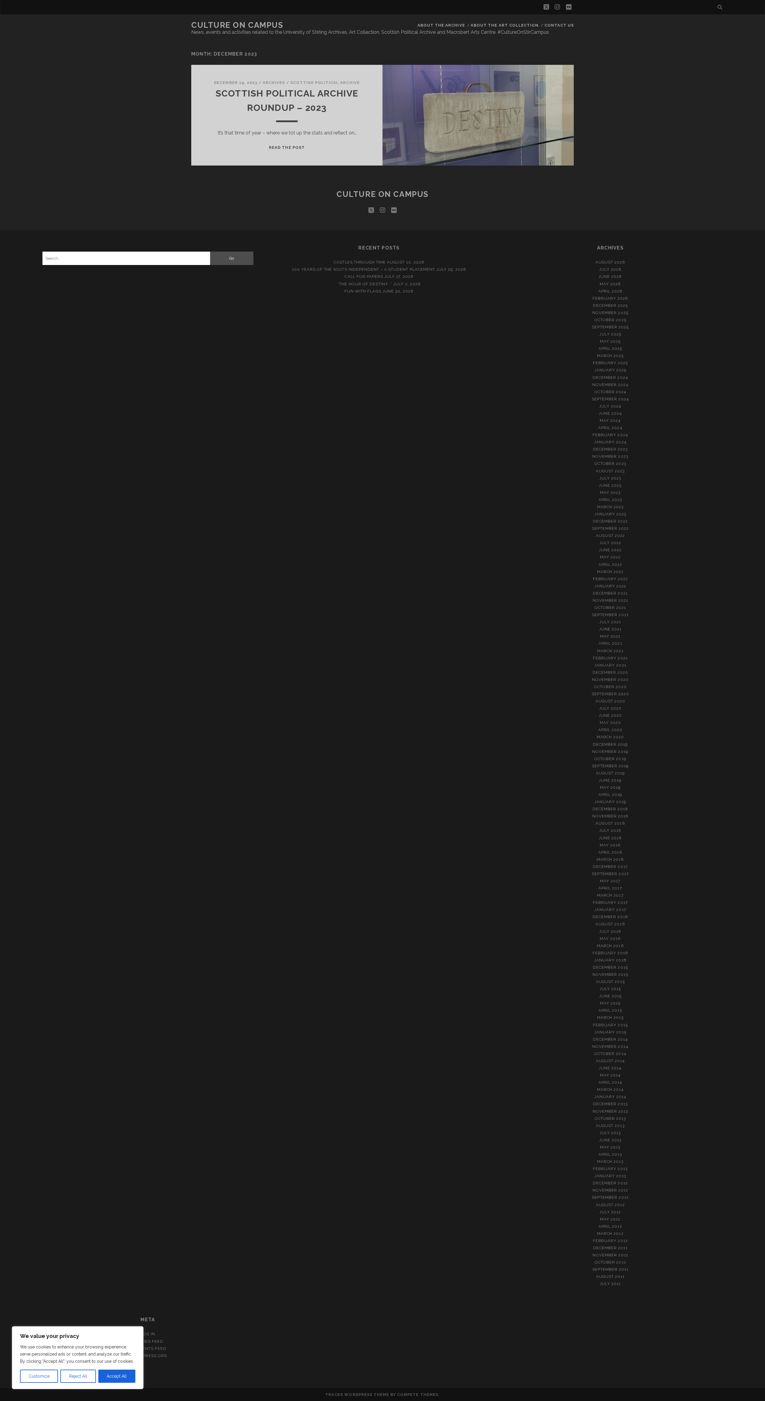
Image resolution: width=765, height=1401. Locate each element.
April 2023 (610, 499)
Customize (39, 1376)
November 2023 (610, 456)
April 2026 (610, 291)
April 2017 (610, 888)
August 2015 (610, 981)
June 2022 (610, 550)
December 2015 (610, 967)
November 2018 (610, 816)
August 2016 (610, 924)
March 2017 (610, 895)
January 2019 (610, 802)
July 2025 (610, 334)
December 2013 (610, 1104)
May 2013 (610, 1147)
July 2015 (610, 989)
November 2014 (610, 1046)
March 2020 (610, 737)
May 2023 (610, 492)
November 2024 (610, 384)
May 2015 (610, 1003)
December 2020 (610, 672)
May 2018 (610, 845)
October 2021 (610, 607)
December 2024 (610, 377)
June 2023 (610, 485)
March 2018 (610, 859)
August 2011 (610, 1276)
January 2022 (610, 586)
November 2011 (610, 1255)
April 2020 (610, 730)
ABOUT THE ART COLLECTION (504, 25)
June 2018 (610, 838)
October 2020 (610, 687)
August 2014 (610, 1061)
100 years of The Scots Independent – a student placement (363, 269)
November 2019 (610, 751)
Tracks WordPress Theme (357, 1394)
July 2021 (610, 622)
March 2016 (610, 946)
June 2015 (610, 996)
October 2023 (610, 463)
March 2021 (610, 651)
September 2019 (610, 766)
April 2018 (610, 852)
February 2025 (610, 363)
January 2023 (610, 514)
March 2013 (610, 1161)
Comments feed (147, 1348)
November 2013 (610, 1111)
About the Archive (441, 25)
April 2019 (610, 794)
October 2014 (610, 1053)
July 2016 (610, 931)
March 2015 (610, 1017)
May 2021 (610, 636)
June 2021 (610, 629)
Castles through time (360, 262)
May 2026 (610, 284)
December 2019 (610, 744)
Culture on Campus (237, 25)
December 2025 (610, 305)
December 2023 (610, 449)
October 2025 (610, 320)
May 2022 (610, 557)
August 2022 (610, 535)
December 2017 (610, 866)
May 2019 (610, 787)
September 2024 (610, 399)
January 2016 (610, 960)
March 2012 (610, 1233)
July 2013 (610, 1133)
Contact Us (559, 25)
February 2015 (610, 1025)
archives (274, 82)
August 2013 (610, 1125)
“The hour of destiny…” (364, 284)
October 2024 (610, 392)
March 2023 (610, 507)
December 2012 (610, 1183)
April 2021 (610, 643)
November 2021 (610, 600)
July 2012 (610, 1212)
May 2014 (610, 1075)
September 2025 (610, 327)
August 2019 (610, 773)
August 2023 (610, 471)
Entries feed (148, 1341)
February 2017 (610, 902)
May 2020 (610, 722)
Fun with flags (363, 291)
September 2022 (610, 528)
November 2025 (610, 312)
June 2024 (610, 413)
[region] (77, 1357)
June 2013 (610, 1140)
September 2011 (610, 1269)
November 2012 (610, 1190)
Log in (148, 1334)
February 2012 (610, 1240)
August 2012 (610, 1205)
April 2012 (610, 1226)
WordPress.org (148, 1355)
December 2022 (610, 521)
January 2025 (610, 370)
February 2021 (610, 658)
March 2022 (610, 571)
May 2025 (610, 341)
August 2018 (610, 823)
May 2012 (610, 1219)
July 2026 (610, 269)
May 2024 (610, 420)
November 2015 (610, 974)
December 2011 (610, 1248)
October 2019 (610, 759)
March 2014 (610, 1089)
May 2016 (610, 938)
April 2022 (610, 564)
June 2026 (610, 276)
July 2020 (610, 708)
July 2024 (610, 406)
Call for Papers (364, 276)
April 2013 (610, 1154)
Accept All (117, 1376)
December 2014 (610, 1039)
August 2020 (610, 701)
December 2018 (610, 809)
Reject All (78, 1376)
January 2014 (610, 1096)
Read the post (287, 147)
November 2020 (610, 679)
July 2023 (610, 478)
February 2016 (610, 953)
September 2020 (610, 694)
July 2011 (610, 1283)
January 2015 (610, 1032)
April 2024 (610, 427)
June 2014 (610, 1068)
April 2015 (610, 1010)
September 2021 (610, 615)
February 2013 (610, 1168)
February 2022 (610, 579)
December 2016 (610, 917)
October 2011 (610, 1262)
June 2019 (610, 780)
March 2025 (610, 355)
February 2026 (610, 298)
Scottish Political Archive (325, 82)
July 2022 (610, 543)
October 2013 (610, 1118)
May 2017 (610, 881)
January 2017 (610, 909)
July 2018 (610, 830)
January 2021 (610, 665)
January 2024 (610, 442)
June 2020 (610, 715)
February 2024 (610, 435)
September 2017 (610, 874)
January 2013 (610, 1176)
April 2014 (610, 1082)
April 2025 (610, 348)
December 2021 (610, 593)
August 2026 (610, 262)
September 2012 (610, 1197)
